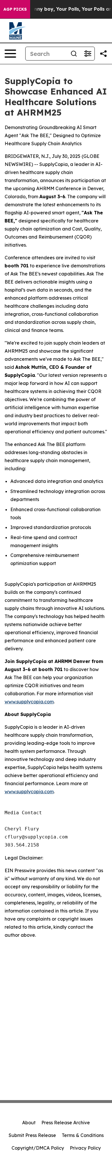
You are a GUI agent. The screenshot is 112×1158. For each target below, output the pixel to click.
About (29, 1122)
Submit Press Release (32, 1135)
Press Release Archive (65, 1122)
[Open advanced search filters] (87, 53)
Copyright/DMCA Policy (37, 1148)
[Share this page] (103, 53)
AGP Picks (15, 9)
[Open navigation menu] (10, 53)
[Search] (74, 53)
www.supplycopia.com (29, 701)
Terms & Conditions (83, 1135)
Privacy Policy (85, 1148)
